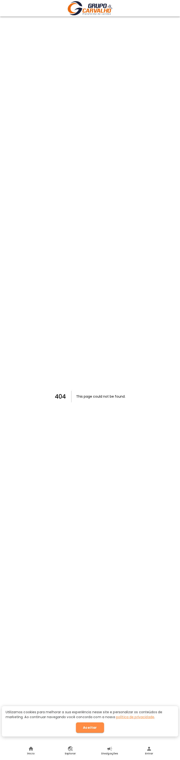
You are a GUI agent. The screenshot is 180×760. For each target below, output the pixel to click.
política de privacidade (135, 717)
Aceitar (90, 727)
